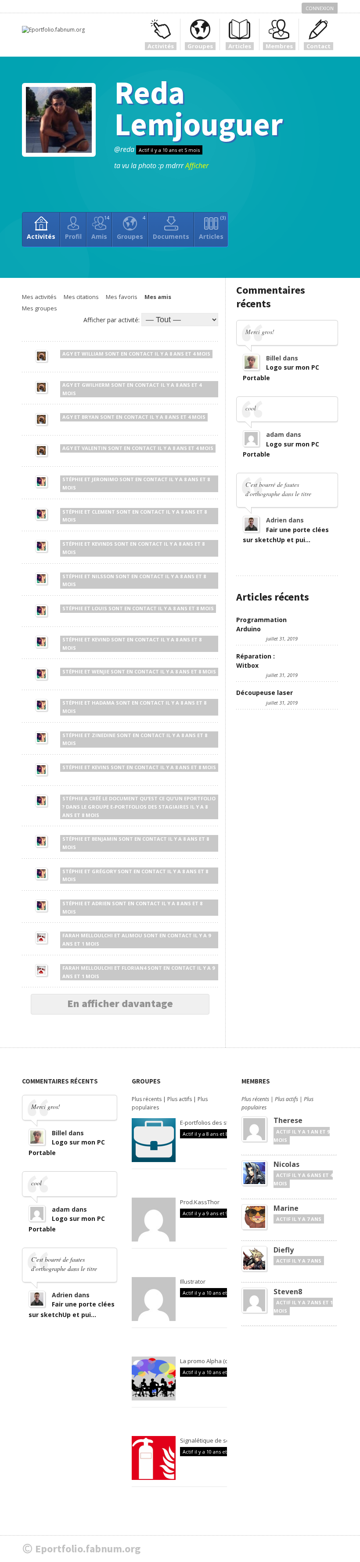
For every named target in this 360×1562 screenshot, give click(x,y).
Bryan (90, 417)
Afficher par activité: (111, 320)
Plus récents (147, 1099)
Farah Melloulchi (87, 935)
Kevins (100, 767)
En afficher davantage (120, 1003)
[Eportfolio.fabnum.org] (53, 29)
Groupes (131, 227)
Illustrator (192, 1281)
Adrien (101, 903)
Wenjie (100, 671)
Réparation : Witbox (255, 660)
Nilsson (103, 576)
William (93, 353)
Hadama (103, 702)
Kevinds (102, 543)
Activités (41, 236)
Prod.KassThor (200, 1202)
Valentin (94, 448)
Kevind (101, 639)
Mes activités (39, 297)
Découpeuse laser (264, 692)
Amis (100, 227)
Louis (99, 608)
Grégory (104, 871)
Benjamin (104, 838)
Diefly (284, 1250)
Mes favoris (121, 297)
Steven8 (288, 1291)
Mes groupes (39, 308)
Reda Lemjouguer (198, 108)
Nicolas (286, 1164)
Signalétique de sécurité (212, 1440)
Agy (67, 353)
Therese (288, 1120)
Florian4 (134, 968)
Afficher (197, 165)
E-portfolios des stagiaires (149, 806)
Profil (73, 236)
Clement (103, 511)
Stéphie (72, 479)
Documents (171, 236)
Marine (286, 1208)
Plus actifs (179, 1099)
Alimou (132, 935)
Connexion (320, 8)
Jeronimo (105, 479)
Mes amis (157, 297)
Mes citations (81, 297)
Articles (212, 227)
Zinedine (103, 735)
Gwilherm (96, 385)
